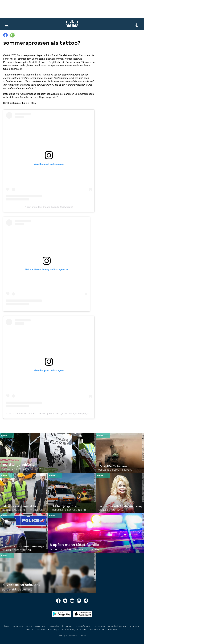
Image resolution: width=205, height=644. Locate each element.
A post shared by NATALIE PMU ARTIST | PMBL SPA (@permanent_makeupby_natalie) (50, 413)
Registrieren (17, 626)
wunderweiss (71, 635)
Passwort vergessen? (35, 626)
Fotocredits (112, 629)
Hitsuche (41, 629)
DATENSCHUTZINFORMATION (60, 626)
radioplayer (53, 629)
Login (6, 626)
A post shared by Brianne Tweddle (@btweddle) (49, 207)
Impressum (135, 626)
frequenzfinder (97, 629)
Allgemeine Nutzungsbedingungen (111, 626)
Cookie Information (84, 626)
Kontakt (30, 629)
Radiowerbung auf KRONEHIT (74, 629)
